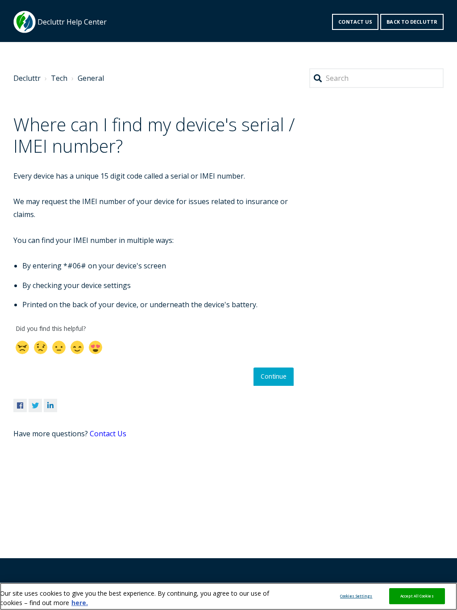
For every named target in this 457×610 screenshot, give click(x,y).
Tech (59, 78)
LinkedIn (50, 405)
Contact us (355, 21)
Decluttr (27, 78)
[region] (228, 596)
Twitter (35, 405)
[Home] (24, 22)
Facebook (20, 405)
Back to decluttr (411, 21)
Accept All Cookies (416, 595)
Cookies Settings (356, 595)
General (91, 78)
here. (79, 602)
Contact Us (108, 434)
